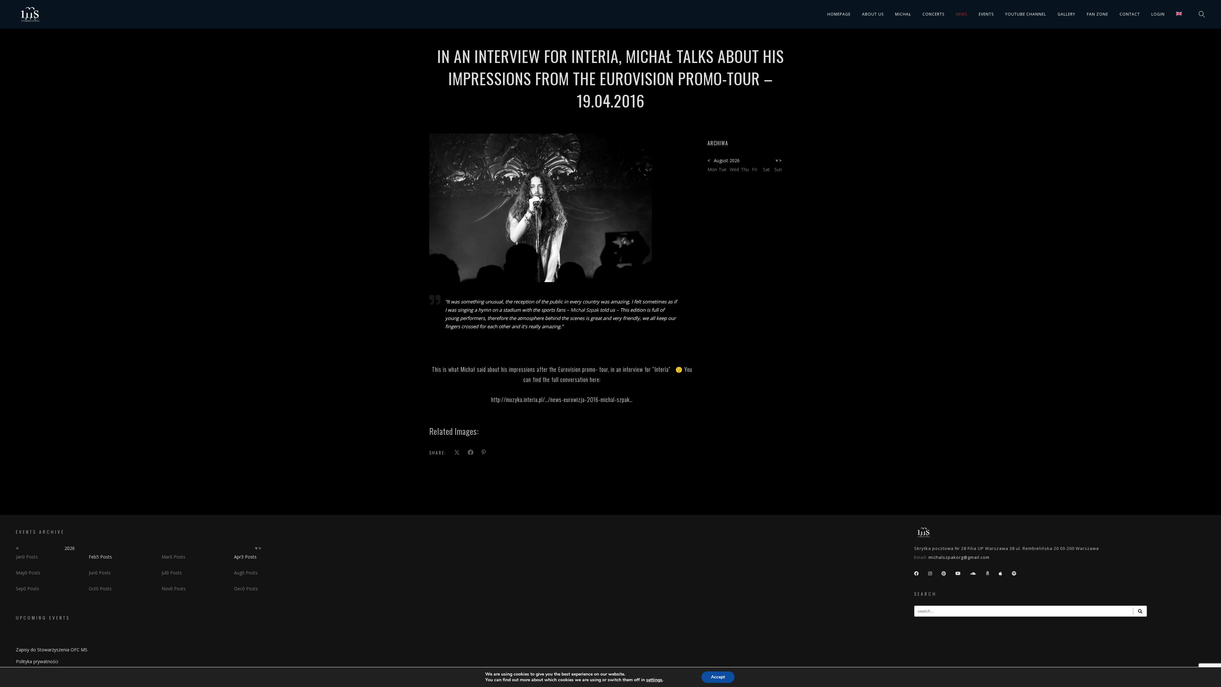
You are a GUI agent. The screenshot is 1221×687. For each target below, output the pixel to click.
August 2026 (727, 160)
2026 (70, 548)
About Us (873, 14)
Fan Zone (1097, 14)
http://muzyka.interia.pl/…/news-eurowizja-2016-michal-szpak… (562, 399)
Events (986, 14)
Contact (1130, 14)
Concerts (933, 14)
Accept (718, 677)
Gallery (1066, 14)
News (961, 14)
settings (654, 680)
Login (1158, 14)
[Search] (1140, 611)
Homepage (839, 14)
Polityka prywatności (37, 661)
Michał (903, 14)
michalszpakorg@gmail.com (959, 557)
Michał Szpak (584, 310)
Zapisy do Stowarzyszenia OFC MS (51, 650)
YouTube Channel (1025, 14)
